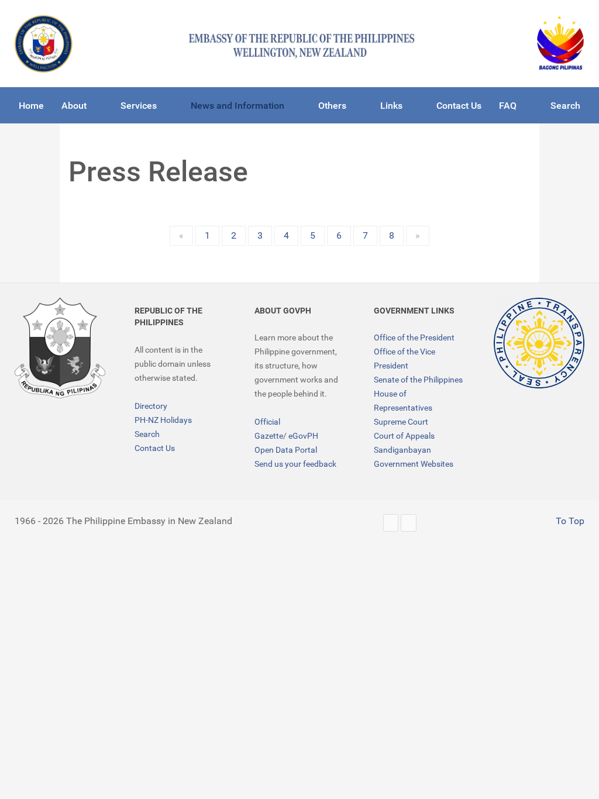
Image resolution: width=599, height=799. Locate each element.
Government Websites (413, 464)
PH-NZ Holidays (163, 420)
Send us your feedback (295, 464)
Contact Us (155, 448)
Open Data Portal (285, 449)
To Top (568, 520)
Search (147, 434)
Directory (151, 406)
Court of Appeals (404, 435)
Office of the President (414, 337)
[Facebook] (408, 522)
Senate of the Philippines (418, 379)
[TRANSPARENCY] (539, 343)
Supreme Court (401, 421)
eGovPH (303, 435)
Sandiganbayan (402, 449)
